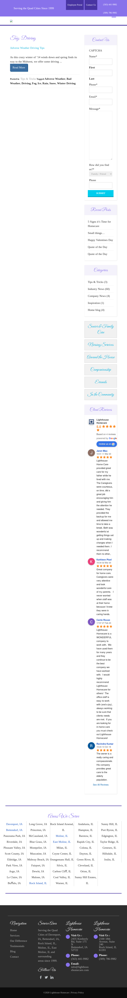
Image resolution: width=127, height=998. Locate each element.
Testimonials (17, 946)
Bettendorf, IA (14, 830)
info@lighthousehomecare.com (80, 968)
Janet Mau (101, 450)
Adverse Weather (55, 78)
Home (13, 930)
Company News (97, 295)
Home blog (94, 309)
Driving (26, 83)
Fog (34, 83)
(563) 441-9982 (110, 4)
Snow (52, 83)
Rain (45, 83)
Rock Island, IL (38, 883)
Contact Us (91, 5)
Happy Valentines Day (100, 240)
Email (93, 96)
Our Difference (18, 940)
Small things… (96, 233)
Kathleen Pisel (104, 559)
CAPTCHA (95, 50)
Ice (39, 83)
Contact (14, 956)
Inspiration (94, 302)
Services (15, 935)
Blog (12, 951)
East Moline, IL (62, 841)
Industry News (96, 288)
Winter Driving (66, 83)
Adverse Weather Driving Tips (27, 47)
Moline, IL (62, 835)
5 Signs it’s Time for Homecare (99, 224)
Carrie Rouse (103, 619)
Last (91, 78)
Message (94, 108)
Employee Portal (75, 5)
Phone (93, 84)
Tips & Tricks (28, 78)
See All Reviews (101, 784)
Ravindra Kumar (104, 743)
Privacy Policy (77, 992)
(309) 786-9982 (110, 13)
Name (93, 56)
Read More (19, 67)
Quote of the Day (97, 247)
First (92, 67)
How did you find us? (99, 167)
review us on (105, 443)
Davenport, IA (14, 824)
